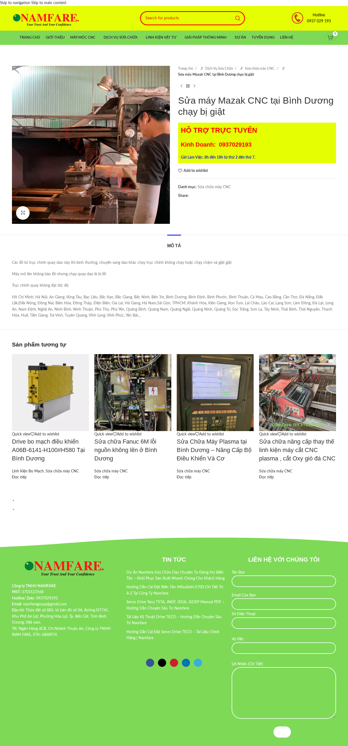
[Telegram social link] (214, 195)
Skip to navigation (15, 3)
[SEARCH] (238, 18)
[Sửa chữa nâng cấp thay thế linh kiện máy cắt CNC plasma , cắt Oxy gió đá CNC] (297, 392)
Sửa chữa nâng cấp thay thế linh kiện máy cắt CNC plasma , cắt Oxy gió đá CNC (297, 450)
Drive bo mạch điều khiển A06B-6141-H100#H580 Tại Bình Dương (48, 450)
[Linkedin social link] (209, 195)
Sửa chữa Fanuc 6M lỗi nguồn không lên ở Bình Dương (125, 450)
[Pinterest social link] (203, 195)
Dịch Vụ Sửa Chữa (219, 68)
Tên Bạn (238, 572)
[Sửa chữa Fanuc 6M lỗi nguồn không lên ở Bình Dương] (132, 392)
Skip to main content (48, 3)
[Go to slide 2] (176, 509)
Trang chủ (186, 68)
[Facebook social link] (192, 195)
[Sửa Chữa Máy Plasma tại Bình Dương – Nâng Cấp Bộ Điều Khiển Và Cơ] (215, 392)
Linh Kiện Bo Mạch (28, 471)
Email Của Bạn (244, 595)
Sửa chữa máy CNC (260, 68)
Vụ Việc (238, 639)
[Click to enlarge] (23, 213)
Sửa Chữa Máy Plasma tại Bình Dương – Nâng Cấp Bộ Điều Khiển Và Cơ (214, 450)
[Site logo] (46, 18)
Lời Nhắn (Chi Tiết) (247, 664)
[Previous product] (181, 86)
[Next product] (194, 86)
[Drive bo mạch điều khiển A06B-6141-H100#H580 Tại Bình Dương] (50, 392)
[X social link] (198, 195)
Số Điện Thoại (243, 614)
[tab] (174, 243)
